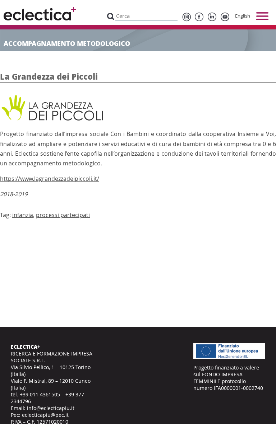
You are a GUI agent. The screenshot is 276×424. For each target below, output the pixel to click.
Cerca (110, 16)
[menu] (262, 16)
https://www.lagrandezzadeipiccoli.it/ (49, 179)
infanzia (22, 215)
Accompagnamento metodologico (67, 43)
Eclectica (40, 13)
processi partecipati (63, 215)
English (242, 16)
